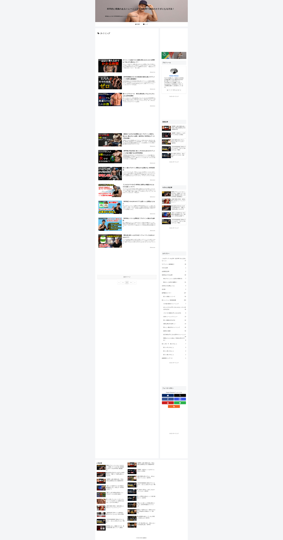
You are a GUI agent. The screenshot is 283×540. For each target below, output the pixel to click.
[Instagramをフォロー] (174, 90)
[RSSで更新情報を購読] (180, 90)
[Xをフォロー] (170, 90)
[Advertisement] (126, 46)
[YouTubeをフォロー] (176, 90)
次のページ (126, 277)
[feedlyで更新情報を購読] (178, 90)
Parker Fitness (173, 75)
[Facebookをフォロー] (172, 90)
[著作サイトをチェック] (168, 90)
